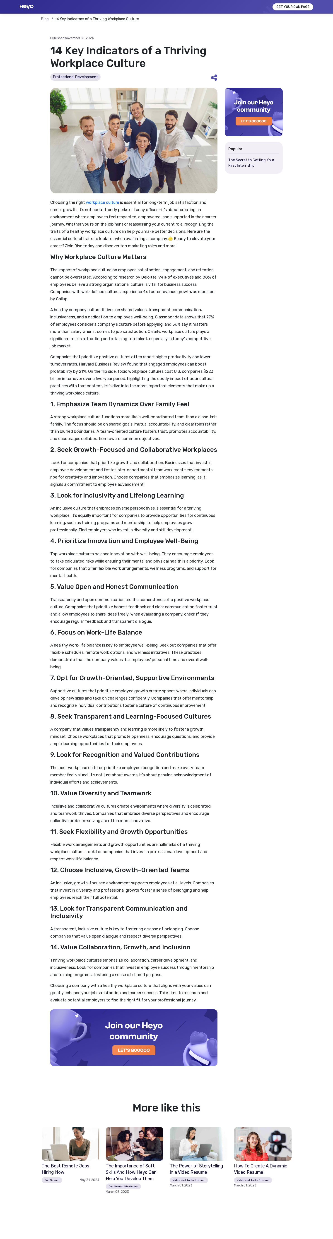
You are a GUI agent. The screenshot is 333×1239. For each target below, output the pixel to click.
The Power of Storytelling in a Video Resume (196, 1169)
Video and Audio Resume (189, 1180)
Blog (45, 19)
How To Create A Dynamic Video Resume (260, 1169)
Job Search (51, 1180)
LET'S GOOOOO (134, 1050)
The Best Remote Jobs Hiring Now (65, 1169)
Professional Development (75, 77)
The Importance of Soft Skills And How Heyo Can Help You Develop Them (131, 1172)
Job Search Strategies (123, 1186)
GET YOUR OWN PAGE (292, 7)
